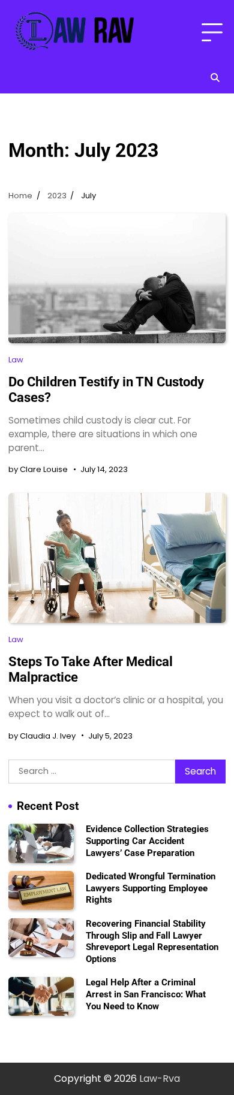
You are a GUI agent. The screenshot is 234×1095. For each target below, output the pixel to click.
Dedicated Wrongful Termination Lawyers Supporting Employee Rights (150, 888)
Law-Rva (159, 1078)
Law (15, 359)
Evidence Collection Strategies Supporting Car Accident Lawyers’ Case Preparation (147, 841)
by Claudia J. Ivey (42, 736)
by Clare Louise (38, 469)
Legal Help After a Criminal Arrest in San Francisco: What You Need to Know (146, 994)
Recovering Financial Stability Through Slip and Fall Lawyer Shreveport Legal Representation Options (152, 941)
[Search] (215, 78)
